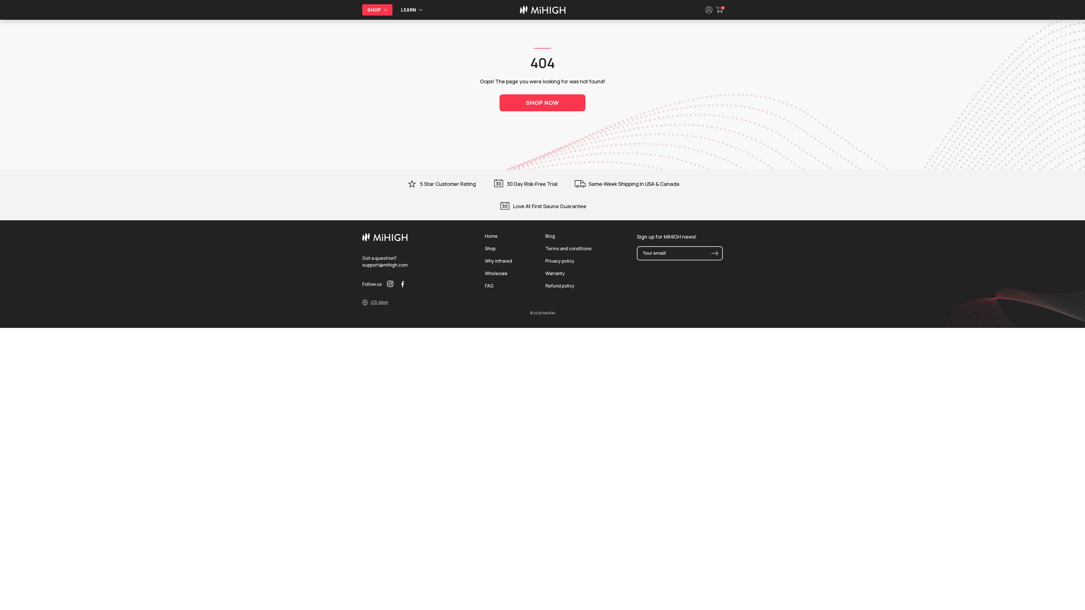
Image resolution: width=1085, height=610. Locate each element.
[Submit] (714, 253)
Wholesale (496, 273)
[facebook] (402, 284)
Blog (550, 236)
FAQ (489, 286)
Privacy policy (559, 261)
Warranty (555, 273)
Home (491, 236)
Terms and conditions (568, 248)
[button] (709, 9)
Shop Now (542, 102)
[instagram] (390, 284)
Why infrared (498, 261)
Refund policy (559, 286)
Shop (490, 248)
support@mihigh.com (385, 265)
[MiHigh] (384, 240)
